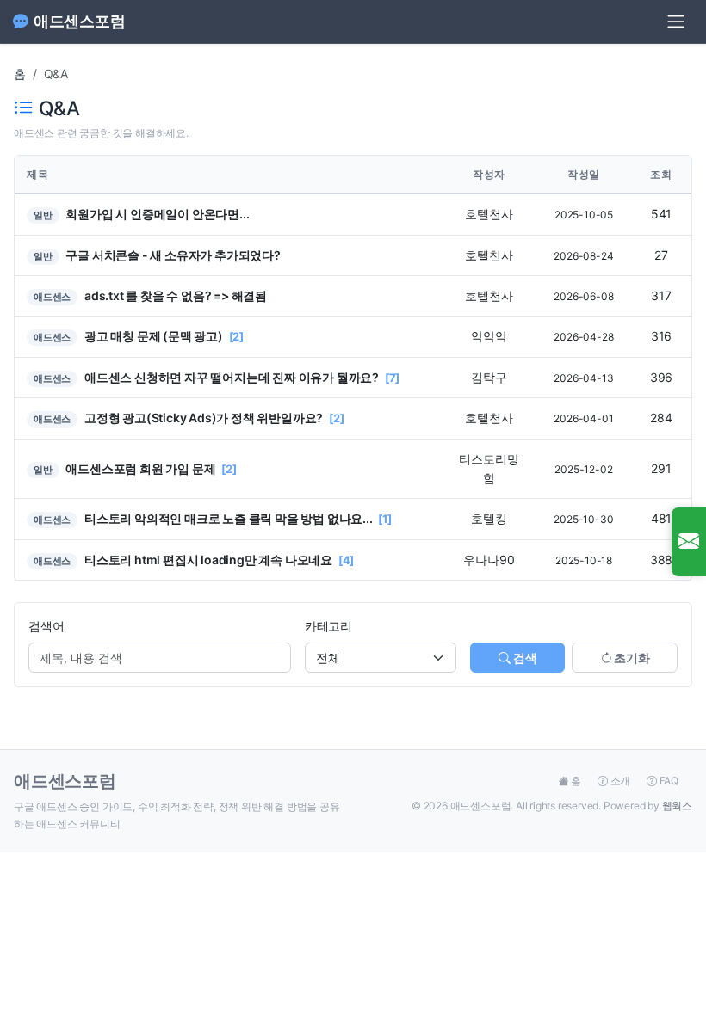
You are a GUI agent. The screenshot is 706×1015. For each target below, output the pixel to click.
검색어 (46, 625)
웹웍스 (677, 805)
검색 (524, 657)
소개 (620, 780)
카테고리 (328, 625)
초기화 (630, 657)
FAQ (667, 780)
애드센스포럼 (80, 21)
